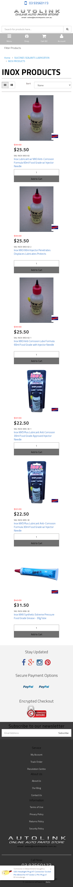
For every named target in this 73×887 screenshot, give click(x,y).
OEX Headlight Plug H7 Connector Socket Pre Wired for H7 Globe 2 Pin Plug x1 (32, 873)
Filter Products (12, 48)
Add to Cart (36, 179)
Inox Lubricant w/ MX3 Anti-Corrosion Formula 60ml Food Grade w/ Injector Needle (34, 162)
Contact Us (36, 795)
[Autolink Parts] (36, 13)
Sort (28, 83)
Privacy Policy (36, 814)
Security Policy (36, 828)
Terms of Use (36, 807)
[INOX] (54, 136)
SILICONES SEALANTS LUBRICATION (31, 57)
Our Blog (36, 788)
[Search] (67, 29)
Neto (48, 882)
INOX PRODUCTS (16, 61)
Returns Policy (36, 821)
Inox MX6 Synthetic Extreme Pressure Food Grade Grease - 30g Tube (34, 616)
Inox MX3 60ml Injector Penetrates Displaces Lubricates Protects (32, 252)
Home (7, 57)
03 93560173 (38, 3)
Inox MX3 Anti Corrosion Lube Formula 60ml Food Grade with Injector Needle (34, 343)
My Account (36, 754)
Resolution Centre (36, 769)
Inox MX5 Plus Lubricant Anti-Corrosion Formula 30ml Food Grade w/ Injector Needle (35, 527)
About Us (36, 781)
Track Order (36, 761)
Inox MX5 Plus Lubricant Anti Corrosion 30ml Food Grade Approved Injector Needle (34, 435)
